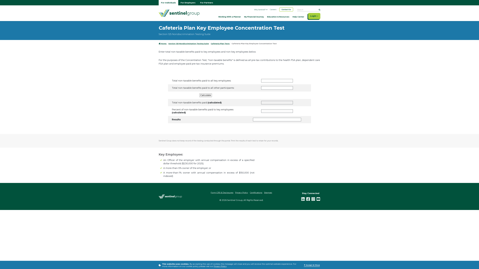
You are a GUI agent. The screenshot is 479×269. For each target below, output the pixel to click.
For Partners (206, 2)
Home (164, 44)
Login (313, 16)
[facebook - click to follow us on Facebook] (308, 199)
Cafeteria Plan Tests (220, 44)
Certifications (256, 192)
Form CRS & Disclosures (222, 192)
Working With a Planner (229, 17)
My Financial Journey (254, 17)
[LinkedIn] (303, 199)
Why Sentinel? (260, 10)
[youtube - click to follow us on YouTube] (318, 199)
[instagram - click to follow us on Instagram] (313, 199)
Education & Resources (278, 17)
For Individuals (168, 2)
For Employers (188, 2)
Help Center (298, 17)
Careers (273, 9)
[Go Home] (179, 13)
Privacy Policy (220, 266)
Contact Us (286, 9)
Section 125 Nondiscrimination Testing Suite (188, 44)
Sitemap (268, 192)
